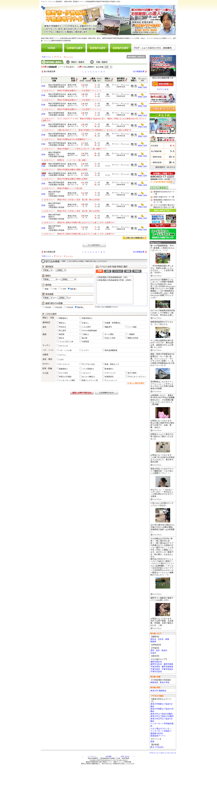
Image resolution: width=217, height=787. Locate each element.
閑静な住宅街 (133, 338)
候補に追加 (142, 87)
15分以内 (69, 307)
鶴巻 (167, 639)
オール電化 (109, 334)
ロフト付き (63, 373)
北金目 (153, 653)
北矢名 (161, 639)
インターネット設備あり (161, 731)
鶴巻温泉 (154, 682)
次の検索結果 (139, 71)
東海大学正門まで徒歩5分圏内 (161, 720)
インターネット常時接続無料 (161, 725)
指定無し (73, 289)
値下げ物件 (132, 373)
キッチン (46, 345)
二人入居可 (86, 327)
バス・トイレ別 (65, 350)
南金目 (164, 650)
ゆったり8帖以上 (88, 377)
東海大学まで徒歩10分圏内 (162, 716)
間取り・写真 (48, 318)
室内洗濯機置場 (111, 350)
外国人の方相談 (65, 377)
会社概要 (108, 756)
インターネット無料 (67, 380)
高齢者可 (108, 327)
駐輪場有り (63, 369)
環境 (44, 334)
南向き (61, 338)
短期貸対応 (109, 377)
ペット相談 (132, 327)
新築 (152, 742)
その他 (45, 373)
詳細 (43, 86)
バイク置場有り (88, 369)
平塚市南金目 (167, 669)
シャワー (85, 350)
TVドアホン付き (88, 364)
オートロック (64, 364)
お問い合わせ (125, 756)
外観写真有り (87, 318)
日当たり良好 (110, 338)
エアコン (62, 355)
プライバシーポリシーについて (162, 753)
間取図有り (63, 318)
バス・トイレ (48, 350)
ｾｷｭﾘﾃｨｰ (46, 364)
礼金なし (85, 323)
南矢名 (153, 639)
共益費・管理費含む (113, 323)
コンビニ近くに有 (66, 341)
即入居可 (62, 330)
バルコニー (86, 373)
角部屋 (61, 334)
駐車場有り (109, 369)
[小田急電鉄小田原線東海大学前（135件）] (115, 280)
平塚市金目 (155, 669)
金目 (158, 650)
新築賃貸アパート (158, 736)
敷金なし (62, 323)
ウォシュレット (111, 380)
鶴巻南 (153, 642)
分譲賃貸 (85, 341)
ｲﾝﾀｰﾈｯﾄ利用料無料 (89, 330)
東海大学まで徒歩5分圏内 (161, 714)
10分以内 (58, 307)
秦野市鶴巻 (168, 664)
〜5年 (54, 289)
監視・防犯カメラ (112, 364)
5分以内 (48, 307)
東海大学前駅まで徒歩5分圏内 (161, 705)
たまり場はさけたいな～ (161, 729)
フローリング (110, 373)
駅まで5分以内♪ (157, 747)
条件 (44, 327)
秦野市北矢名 (156, 664)
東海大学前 (164, 682)
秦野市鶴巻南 (167, 667)
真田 (152, 650)
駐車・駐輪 (47, 368)
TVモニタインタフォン (137, 377)
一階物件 (131, 334)
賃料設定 (46, 322)
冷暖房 (45, 355)
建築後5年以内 (156, 733)
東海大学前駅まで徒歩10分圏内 (162, 710)
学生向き (62, 327)
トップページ (92, 756)
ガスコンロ (63, 346)
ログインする (163, 89)
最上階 (84, 338)
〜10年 (63, 289)
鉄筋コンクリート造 (90, 380)
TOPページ (46, 57)
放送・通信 (47, 359)
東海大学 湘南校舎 (158, 691)
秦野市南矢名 (156, 662)
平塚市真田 (155, 667)
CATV (61, 360)
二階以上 (85, 334)
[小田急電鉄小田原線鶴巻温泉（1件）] (115, 277)
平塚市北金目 (156, 672)
